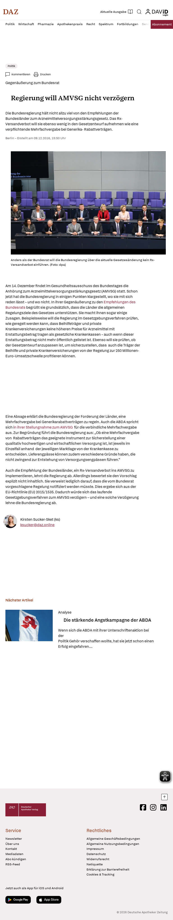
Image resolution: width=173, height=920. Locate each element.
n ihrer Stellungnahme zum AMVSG (43, 427)
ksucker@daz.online (37, 524)
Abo (162, 24)
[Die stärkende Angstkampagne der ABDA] (29, 629)
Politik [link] (11, 66)
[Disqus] (85, 719)
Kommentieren (20, 74)
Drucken (45, 74)
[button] (10, 11)
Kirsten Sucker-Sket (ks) (40, 519)
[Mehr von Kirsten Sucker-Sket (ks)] (10, 522)
